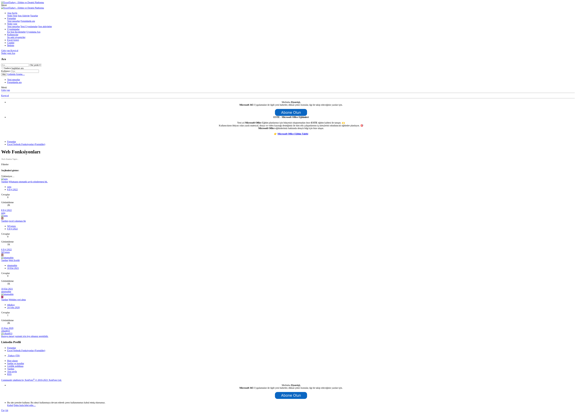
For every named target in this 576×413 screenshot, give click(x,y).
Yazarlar (34, 15)
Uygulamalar (13, 29)
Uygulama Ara (33, 32)
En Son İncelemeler (16, 32)
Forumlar (11, 18)
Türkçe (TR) (13, 355)
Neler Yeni (12, 15)
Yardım (10, 369)
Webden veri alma (17, 299)
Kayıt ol (5, 95)
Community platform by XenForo (31, 380)
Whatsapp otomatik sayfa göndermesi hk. (28, 181)
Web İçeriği (14, 260)
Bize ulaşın (12, 360)
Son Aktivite (24, 15)
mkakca (11, 304)
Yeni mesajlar (13, 21)
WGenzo (11, 226)
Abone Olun (291, 112)
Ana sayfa (12, 371)
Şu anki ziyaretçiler (16, 37)
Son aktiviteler (45, 26)
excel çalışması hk (17, 221)
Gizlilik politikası (15, 366)
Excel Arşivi (13, 40)
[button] (4, 5)
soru (9, 186)
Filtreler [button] (5, 164)
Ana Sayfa (12, 13)
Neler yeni (12, 24)
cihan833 (5, 331)
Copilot (10, 42)
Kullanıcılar (12, 34)
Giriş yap (5, 90)
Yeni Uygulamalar (29, 26)
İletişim (10, 45)
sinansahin (12, 265)
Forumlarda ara (28, 21)
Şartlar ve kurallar (15, 363)
